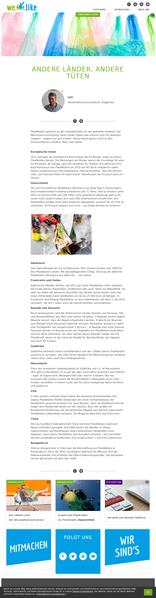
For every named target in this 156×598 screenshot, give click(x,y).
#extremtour (113, 482)
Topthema (99, 9)
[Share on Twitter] (81, 121)
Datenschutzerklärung (83, 591)
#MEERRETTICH (15, 482)
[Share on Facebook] (75, 121)
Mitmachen (122, 9)
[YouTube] (148, 4)
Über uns (144, 9)
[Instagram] (141, 4)
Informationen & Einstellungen (51, 594)
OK (148, 592)
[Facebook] (129, 4)
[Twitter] (135, 4)
